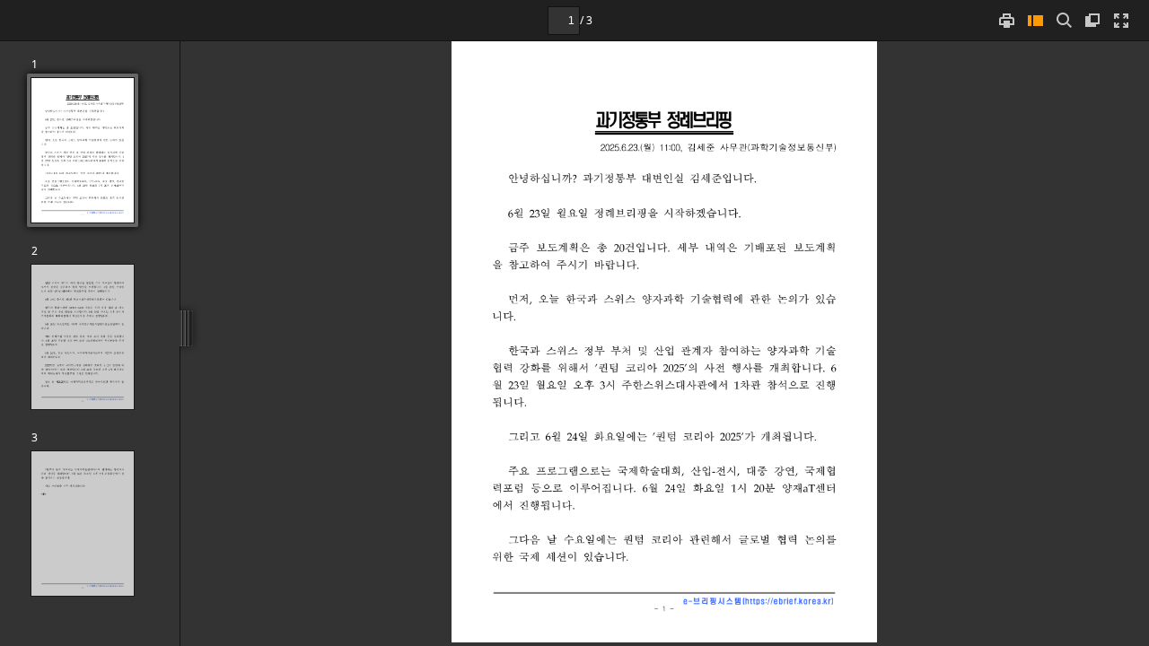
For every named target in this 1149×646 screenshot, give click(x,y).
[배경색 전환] (1092, 20)
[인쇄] (1006, 20)
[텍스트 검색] (1063, 20)
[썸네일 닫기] (1035, 20)
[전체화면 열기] (1121, 20)
